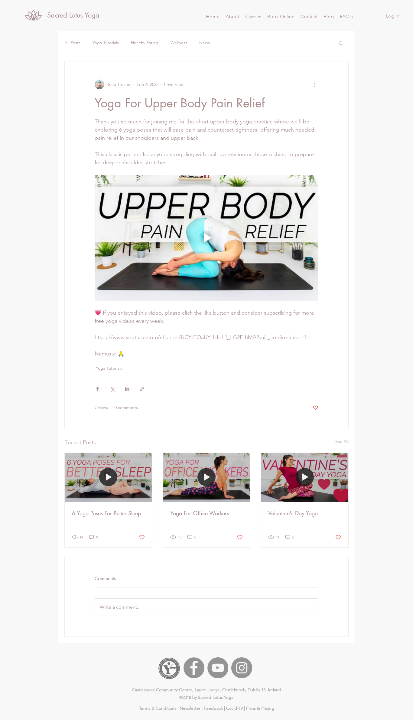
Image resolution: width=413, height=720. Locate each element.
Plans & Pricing (260, 708)
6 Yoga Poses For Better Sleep (106, 513)
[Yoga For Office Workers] (206, 477)
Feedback (213, 708)
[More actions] (314, 84)
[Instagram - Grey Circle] (241, 667)
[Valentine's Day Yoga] (304, 477)
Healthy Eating (144, 42)
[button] (253, 16)
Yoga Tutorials (106, 42)
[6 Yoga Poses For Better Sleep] (108, 477)
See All (342, 441)
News (204, 42)
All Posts (72, 42)
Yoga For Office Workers (199, 513)
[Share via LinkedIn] (127, 389)
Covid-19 (234, 708)
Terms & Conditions (157, 708)
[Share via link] (142, 389)
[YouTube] (217, 667)
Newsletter (190, 708)
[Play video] (206, 238)
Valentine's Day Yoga (293, 513)
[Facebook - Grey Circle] (194, 667)
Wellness (179, 42)
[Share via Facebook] (97, 389)
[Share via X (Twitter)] (112, 389)
